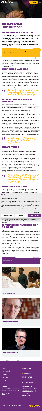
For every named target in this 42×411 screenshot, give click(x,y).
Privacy (15, 405)
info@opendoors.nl (28, 373)
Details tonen (36, 212)
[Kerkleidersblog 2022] (21, 308)
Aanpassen (20, 215)
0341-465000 (26, 372)
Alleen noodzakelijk (8, 215)
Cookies (19, 405)
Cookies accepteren (34, 215)
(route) (30, 370)
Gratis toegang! (6, 394)
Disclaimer (10, 405)
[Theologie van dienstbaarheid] (21, 278)
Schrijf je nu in (26, 395)
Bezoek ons (5, 397)
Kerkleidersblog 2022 (8, 20)
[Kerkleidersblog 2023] (21, 339)
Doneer (34, 2)
